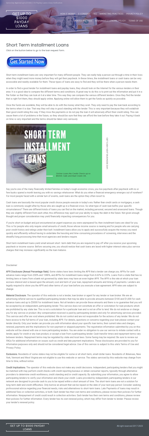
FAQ (95, 13)
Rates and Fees (84, 20)
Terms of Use (135, 20)
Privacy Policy (134, 13)
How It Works (67, 13)
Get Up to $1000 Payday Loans (21, 20)
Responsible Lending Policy (110, 20)
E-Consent (84, 13)
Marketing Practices (111, 13)
